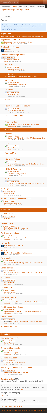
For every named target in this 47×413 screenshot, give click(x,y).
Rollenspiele (6, 258)
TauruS (3, 395)
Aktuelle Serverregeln (11, 353)
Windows (8, 133)
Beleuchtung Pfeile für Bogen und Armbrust (18, 42)
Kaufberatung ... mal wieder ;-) (17, 85)
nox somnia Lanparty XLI (12, 59)
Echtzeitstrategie (7, 268)
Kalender (40, 7)
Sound (7, 100)
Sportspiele (5, 278)
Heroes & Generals (10, 292)
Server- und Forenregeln (10, 348)
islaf (22, 389)
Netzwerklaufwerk (13, 148)
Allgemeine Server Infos (10, 338)
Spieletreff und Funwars (10, 47)
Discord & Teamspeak (9, 358)
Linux (7, 143)
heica (9, 86)
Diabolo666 (7, 220)
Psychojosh (7, 239)
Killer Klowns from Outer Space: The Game (18, 238)
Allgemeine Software (13, 159)
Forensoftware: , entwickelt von (23, 410)
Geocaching (9, 64)
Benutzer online (7, 379)
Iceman (6, 61)
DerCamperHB (8, 43)
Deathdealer (7, 230)
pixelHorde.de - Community (12, 203)
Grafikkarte (9, 90)
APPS (7, 179)
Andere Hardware (11, 122)
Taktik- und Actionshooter (10, 233)
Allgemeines (6, 34)
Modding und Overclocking (15, 116)
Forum (14, 7)
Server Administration (9, 326)
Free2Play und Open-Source (12, 307)
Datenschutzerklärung (15, 406)
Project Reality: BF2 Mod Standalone (16, 228)
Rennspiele (5, 243)
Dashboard (5, 7)
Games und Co (7, 209)
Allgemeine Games (8, 297)
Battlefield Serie (7, 223)
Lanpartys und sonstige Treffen (13, 55)
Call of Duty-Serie (8, 213)
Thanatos (6, 204)
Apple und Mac (10, 153)
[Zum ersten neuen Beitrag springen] (2, 42)
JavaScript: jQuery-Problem (17, 174)
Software (8, 129)
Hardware (9, 74)
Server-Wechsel (9, 343)
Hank (5, 51)
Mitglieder (23, 7)
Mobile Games (6, 317)
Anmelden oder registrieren (9, 2)
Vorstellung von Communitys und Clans (16, 198)
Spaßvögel (5, 189)
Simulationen (6, 250)
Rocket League (9, 282)
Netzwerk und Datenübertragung (17, 106)
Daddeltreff (5, 334)
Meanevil (10, 185)
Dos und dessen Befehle (16, 110)
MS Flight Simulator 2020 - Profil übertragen (18, 253)
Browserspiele (6, 287)
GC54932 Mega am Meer (16, 69)
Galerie (32, 7)
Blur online (7, 49)
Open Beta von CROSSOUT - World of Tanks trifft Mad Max (23, 311)
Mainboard (9, 80)
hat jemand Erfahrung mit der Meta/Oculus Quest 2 (24, 124)
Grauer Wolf (7, 354)
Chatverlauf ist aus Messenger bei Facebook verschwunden (27, 183)
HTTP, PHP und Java (13, 169)
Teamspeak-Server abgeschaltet (14, 362)
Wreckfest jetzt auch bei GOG (13, 245)
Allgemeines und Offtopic (10, 40)
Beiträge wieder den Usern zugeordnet (16, 372)
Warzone (7, 218)
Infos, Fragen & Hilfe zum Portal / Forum (16, 368)
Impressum (4, 406)
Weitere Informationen (9, 29)
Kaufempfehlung (13, 94)
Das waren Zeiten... (10, 193)
